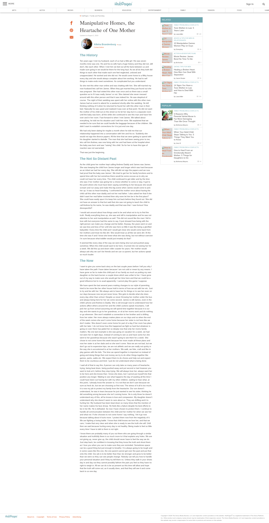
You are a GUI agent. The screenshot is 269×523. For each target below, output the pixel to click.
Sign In (249, 4)
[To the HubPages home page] (11, 516)
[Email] (71, 38)
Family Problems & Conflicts (186, 25)
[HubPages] (123, 4)
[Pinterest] (71, 30)
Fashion (211, 10)
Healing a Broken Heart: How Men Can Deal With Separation (185, 72)
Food (239, 10)
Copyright (40, 517)
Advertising (77, 517)
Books (70, 10)
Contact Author (99, 47)
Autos (42, 10)
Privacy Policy (64, 517)
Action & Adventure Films (185, 53)
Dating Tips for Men (182, 66)
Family (183, 10)
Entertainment (154, 10)
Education (126, 10)
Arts (14, 10)
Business (98, 10)
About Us (30, 517)
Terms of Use (52, 517)
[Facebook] (71, 23)
